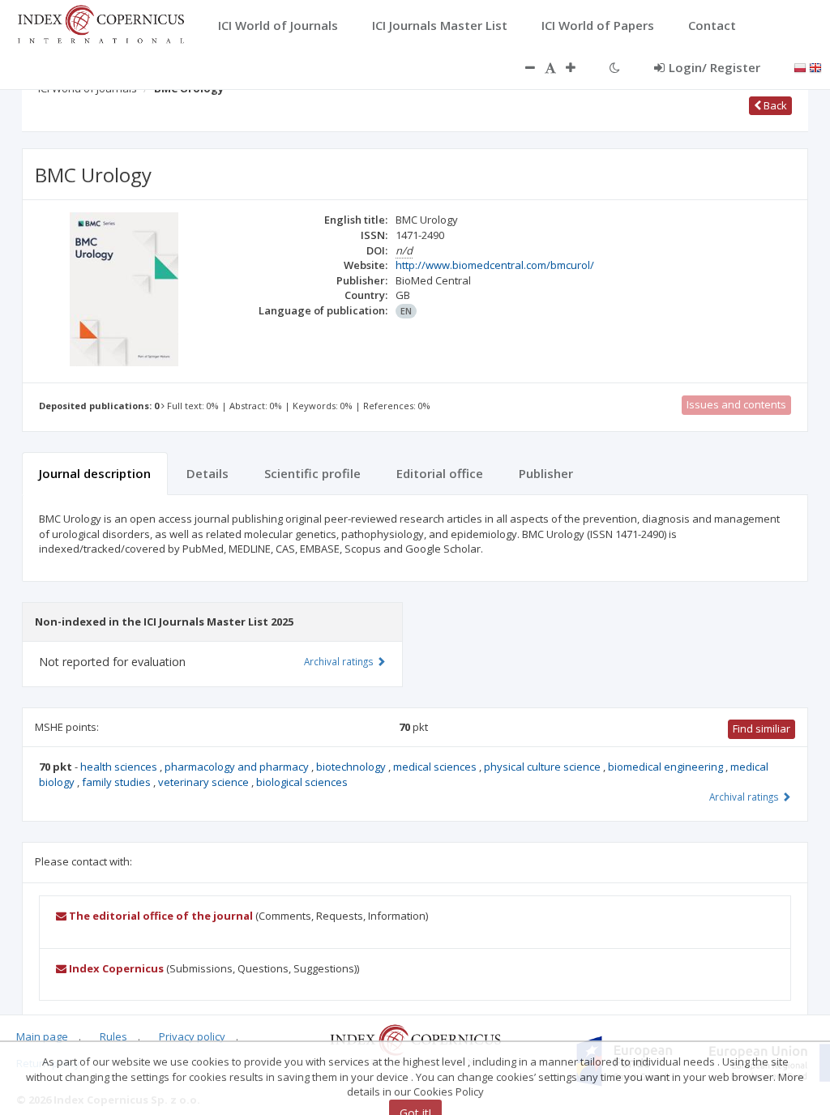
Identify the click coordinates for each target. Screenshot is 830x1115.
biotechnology (352, 766)
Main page (42, 1036)
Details (207, 473)
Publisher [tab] (546, 473)
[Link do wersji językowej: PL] (800, 66)
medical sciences (436, 766)
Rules (113, 1036)
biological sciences (302, 782)
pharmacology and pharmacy (238, 766)
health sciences (120, 766)
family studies (117, 782)
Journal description (95, 473)
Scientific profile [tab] (312, 473)
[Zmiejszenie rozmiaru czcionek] (522, 67)
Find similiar (761, 728)
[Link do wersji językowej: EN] (815, 66)
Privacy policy (192, 1036)
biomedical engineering (666, 766)
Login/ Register (714, 67)
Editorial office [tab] (439, 473)
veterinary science (204, 782)
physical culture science (543, 766)
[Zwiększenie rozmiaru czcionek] (579, 67)
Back (774, 105)
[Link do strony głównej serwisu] (100, 22)
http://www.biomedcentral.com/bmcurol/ (495, 265)
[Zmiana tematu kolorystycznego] (615, 67)
